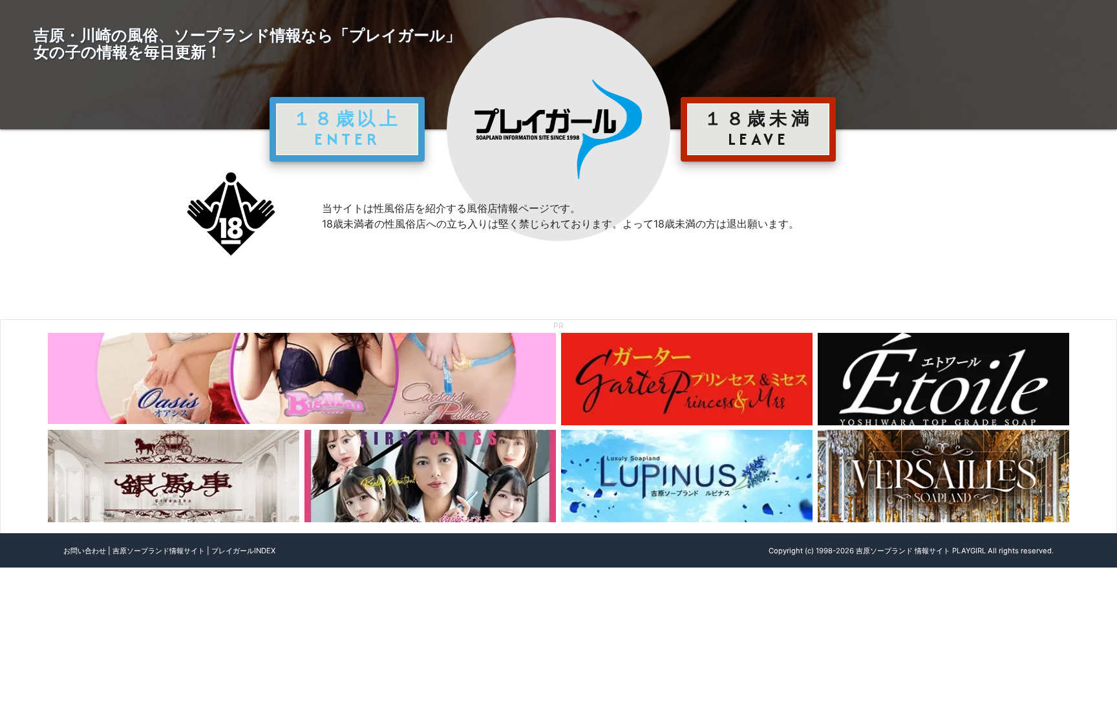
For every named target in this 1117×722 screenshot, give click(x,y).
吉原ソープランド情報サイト (158, 550)
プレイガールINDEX (243, 550)
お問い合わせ (84, 550)
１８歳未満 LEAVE (758, 129)
